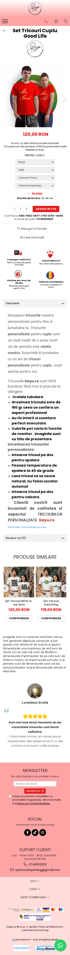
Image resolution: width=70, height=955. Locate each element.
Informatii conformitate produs (27, 527)
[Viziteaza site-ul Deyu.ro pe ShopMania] (46, 948)
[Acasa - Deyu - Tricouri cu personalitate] (35, 9)
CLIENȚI (33, 889)
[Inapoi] (3, 31)
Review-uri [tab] (16, 538)
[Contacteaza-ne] (46, 21)
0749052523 (37, 864)
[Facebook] (27, 832)
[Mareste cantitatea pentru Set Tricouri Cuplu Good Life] (27, 209)
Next (64, 99)
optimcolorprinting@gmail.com (37, 870)
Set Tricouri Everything (51, 602)
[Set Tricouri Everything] (51, 582)
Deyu (33, 881)
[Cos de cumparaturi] (56, 21)
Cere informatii (33, 237)
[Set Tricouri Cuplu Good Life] (35, 95)
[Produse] (5, 22)
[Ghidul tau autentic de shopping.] (21, 948)
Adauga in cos (46, 209)
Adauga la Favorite (33, 229)
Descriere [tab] (12, 303)
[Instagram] (42, 832)
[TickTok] (35, 832)
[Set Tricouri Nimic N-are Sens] (19, 582)
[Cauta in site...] (65, 21)
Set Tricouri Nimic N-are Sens (19, 602)
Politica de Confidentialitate (32, 803)
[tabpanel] (35, 95)
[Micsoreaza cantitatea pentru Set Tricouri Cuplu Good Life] (15, 209)
